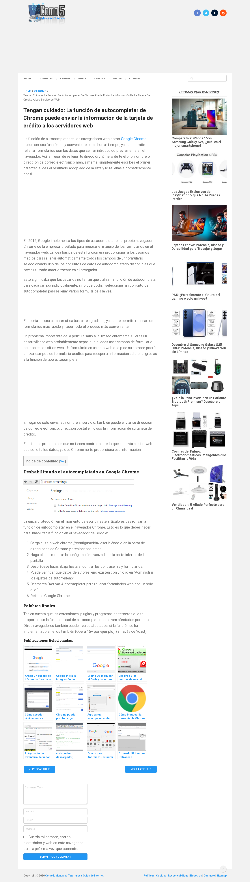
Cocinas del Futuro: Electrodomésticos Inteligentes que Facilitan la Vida (199, 455)
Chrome (65, 78)
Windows (99, 78)
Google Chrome (133, 139)
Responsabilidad (178, 875)
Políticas (149, 875)
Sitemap (222, 875)
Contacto (209, 875)
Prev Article (40, 769)
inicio (27, 78)
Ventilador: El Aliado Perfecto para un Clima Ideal (198, 506)
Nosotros (196, 875)
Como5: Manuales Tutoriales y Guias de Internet (74, 875)
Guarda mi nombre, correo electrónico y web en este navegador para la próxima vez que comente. (53, 843)
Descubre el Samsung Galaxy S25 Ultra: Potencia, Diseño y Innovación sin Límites (199, 348)
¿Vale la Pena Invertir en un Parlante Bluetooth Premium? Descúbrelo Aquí (199, 401)
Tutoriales (45, 78)
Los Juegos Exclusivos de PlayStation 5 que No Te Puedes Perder (196, 195)
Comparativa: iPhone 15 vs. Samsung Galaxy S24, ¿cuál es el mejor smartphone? (196, 141)
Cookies (161, 875)
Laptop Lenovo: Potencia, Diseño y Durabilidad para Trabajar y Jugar (198, 247)
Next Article (139, 769)
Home (27, 91)
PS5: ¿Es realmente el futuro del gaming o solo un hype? (196, 296)
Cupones (134, 78)
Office (82, 78)
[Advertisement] (125, 48)
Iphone (117, 78)
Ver (62, 461)
